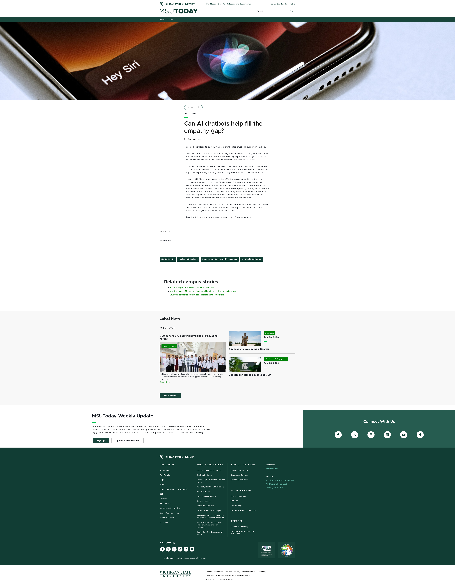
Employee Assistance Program (243, 510)
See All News (170, 396)
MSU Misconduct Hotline (170, 508)
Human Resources (238, 496)
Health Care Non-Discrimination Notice (210, 533)
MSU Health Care (204, 492)
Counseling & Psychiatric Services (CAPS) (211, 481)
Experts (221, 4)
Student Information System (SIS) (174, 489)
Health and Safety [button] (210, 465)
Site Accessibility (258, 572)
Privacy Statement (242, 572)
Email (162, 484)
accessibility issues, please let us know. (189, 558)
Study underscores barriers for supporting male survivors (197, 295)
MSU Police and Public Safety (209, 470)
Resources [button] (167, 465)
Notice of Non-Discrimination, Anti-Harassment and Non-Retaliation (209, 525)
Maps (162, 480)
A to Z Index (165, 470)
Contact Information (214, 572)
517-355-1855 (272, 469)
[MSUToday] (204, 11)
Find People (165, 475)
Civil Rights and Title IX (206, 496)
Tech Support (165, 503)
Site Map (228, 572)
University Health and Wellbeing (210, 487)
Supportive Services (239, 475)
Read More (165, 382)
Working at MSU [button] (242, 490)
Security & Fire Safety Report (209, 510)
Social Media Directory (169, 513)
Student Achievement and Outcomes (242, 533)
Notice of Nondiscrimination (241, 575)
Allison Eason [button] (166, 240)
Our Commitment (204, 501)
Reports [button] (237, 521)
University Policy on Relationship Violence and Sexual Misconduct (210, 517)
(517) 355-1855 (216, 575)
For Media (211, 4)
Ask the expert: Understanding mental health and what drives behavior (203, 291)
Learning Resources (239, 480)
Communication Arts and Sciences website (231, 217)
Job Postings (236, 506)
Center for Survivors (205, 506)
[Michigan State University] (177, 4)
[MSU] (227, 459)
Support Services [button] (243, 465)
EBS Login (235, 501)
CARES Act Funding (239, 526)
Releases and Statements (239, 4)
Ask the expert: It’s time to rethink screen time (192, 287)
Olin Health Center (205, 475)
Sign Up (272, 4)
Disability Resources (239, 470)
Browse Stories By (167, 19)
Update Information (286, 4)
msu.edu (228, 575)
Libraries (163, 499)
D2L (161, 494)
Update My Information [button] (127, 441)
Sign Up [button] (101, 441)
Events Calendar (167, 518)
